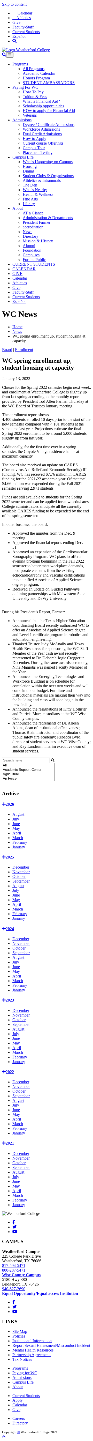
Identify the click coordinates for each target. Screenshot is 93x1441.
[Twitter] (14, 1227)
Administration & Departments (48, 217)
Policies (18, 1336)
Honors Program (36, 78)
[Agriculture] (28, 774)
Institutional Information (32, 1341)
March (17, 837)
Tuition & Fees (35, 96)
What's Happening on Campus (48, 162)
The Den (30, 185)
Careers (18, 1418)
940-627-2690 (13, 1289)
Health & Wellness (38, 194)
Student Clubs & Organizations (48, 176)
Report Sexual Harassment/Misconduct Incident (51, 1345)
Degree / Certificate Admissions (48, 124)
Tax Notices (22, 1359)
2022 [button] (10, 1072)
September (21, 881)
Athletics (21, 18)
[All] (28, 765)
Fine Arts (30, 199)
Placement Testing (37, 152)
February (19, 842)
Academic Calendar (39, 73)
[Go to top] (4, 1436)
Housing (30, 166)
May (16, 828)
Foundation (32, 250)
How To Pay (33, 92)
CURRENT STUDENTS (33, 264)
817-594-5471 (13, 1265)
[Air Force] (28, 779)
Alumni (29, 245)
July (15, 819)
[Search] (14, 41)
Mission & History (38, 241)
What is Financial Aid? (41, 101)
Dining (28, 171)
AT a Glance (33, 213)
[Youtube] (14, 1231)
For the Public (34, 259)
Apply (17, 1400)
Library (29, 203)
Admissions (22, 120)
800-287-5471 (13, 1270)
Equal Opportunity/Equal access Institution (40, 1293)
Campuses (31, 255)
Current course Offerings (43, 143)
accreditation (33, 227)
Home (17, 327)
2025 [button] (10, 857)
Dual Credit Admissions (42, 134)
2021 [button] (10, 1143)
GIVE (17, 273)
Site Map (19, 1331)
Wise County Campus (21, 1275)
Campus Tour (34, 148)
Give (16, 22)
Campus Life (23, 157)
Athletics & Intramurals (42, 180)
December (20, 867)
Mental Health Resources (32, 1350)
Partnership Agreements (31, 1355)
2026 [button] (10, 804)
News (27, 231)
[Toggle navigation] (9, 55)
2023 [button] (10, 1000)
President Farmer (36, 222)
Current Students (26, 31)
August (18, 814)
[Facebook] (13, 1222)
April (16, 833)
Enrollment (24, 349)
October (19, 876)
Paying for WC (24, 1373)
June (16, 824)
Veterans (30, 115)
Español (19, 36)
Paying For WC (25, 87)
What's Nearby (35, 190)
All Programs (33, 68)
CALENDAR (24, 269)
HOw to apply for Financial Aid (49, 110)
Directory (30, 236)
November (21, 872)
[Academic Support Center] (28, 770)
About (17, 208)
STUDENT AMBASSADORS (49, 82)
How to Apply (34, 138)
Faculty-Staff (23, 27)
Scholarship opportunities (43, 106)
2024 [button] (10, 929)
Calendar (22, 13)
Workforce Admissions (41, 129)
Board (7, 349)
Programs (20, 64)
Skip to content (14, 4)
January (18, 847)
